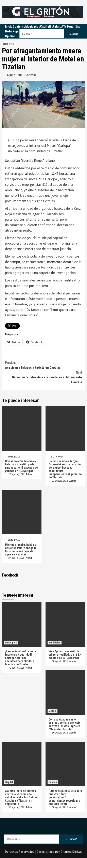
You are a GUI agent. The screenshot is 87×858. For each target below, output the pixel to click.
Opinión (10, 36)
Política (53, 782)
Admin (31, 75)
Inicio (9, 26)
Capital (52, 710)
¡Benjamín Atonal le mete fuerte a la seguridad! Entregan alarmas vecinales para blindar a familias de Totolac (20, 658)
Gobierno (19, 26)
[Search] (51, 26)
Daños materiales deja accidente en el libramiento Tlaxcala (47, 377)
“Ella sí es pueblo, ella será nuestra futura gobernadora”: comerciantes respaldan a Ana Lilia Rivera (65, 797)
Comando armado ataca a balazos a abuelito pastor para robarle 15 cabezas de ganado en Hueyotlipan (21, 466)
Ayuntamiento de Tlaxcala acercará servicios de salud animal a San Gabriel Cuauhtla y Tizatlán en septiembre (21, 797)
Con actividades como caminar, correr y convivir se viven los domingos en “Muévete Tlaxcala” (65, 724)
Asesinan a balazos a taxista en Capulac (32, 365)
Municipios (11, 642)
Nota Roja (12, 31)
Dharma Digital (71, 851)
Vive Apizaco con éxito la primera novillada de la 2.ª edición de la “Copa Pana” (65, 654)
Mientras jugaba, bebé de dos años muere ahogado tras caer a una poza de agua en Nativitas (21, 549)
